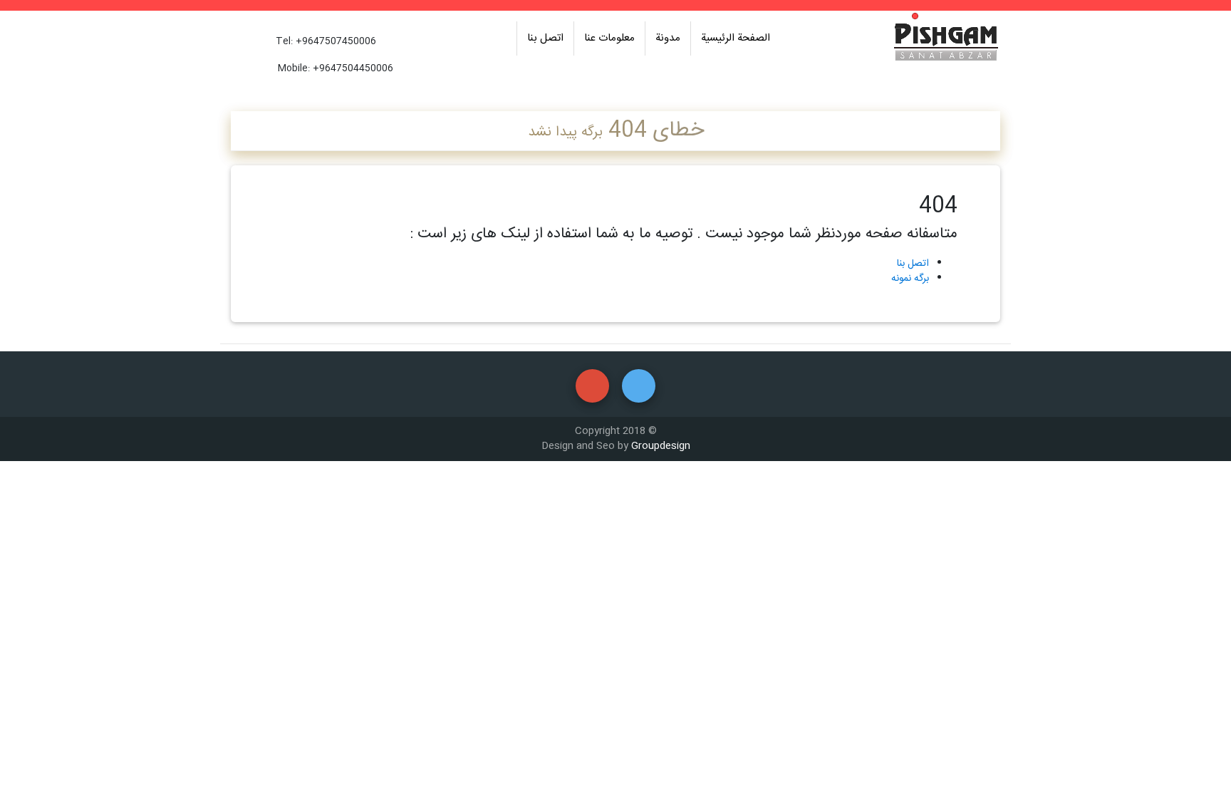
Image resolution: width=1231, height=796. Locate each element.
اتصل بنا (545, 38)
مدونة (667, 38)
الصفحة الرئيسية (735, 38)
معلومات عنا (609, 38)
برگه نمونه (910, 278)
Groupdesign (660, 446)
